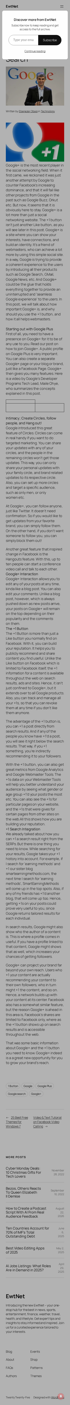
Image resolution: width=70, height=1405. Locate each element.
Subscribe (50, 40)
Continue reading (34, 51)
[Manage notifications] (61, 1396)
